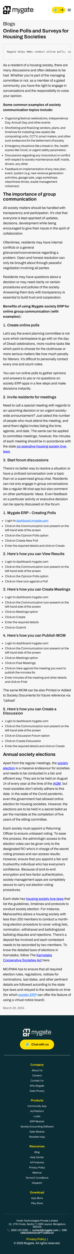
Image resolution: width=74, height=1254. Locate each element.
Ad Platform (37, 1111)
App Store (37, 1198)
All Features (37, 1162)
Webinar (37, 1172)
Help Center (37, 1157)
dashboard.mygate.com (32, 520)
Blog (37, 1152)
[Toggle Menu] (69, 10)
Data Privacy (37, 1090)
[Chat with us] (58, 10)
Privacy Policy (37, 1167)
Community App (37, 1106)
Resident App (37, 1136)
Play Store (37, 1203)
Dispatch (37, 1183)
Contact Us (37, 1080)
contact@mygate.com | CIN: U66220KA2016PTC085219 (43, 1231)
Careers (37, 1075)
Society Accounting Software (37, 1126)
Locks (37, 1116)
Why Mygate (37, 1085)
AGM (57, 783)
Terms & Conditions (37, 1177)
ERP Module (37, 1121)
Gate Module (36, 1131)
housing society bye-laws (45, 899)
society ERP (27, 995)
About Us (37, 1070)
